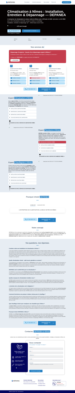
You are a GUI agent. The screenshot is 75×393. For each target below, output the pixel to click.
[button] (27, 2)
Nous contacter (46, 2)
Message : (31, 362)
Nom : (30, 351)
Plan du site (53, 2)
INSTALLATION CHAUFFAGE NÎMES (18, 174)
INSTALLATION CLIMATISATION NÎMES (18, 108)
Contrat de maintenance (36, 2)
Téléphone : (31, 355)
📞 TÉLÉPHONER (15, 60)
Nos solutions (26, 2)
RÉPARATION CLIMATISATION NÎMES (18, 114)
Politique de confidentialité (54, 391)
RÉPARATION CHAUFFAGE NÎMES (17, 180)
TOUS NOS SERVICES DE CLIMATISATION (19, 117)
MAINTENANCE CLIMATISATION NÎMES (18, 111)
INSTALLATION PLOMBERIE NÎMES (48, 145)
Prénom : (31, 347)
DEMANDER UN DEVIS (30, 31)
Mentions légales (48, 391)
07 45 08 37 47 (15, 31)
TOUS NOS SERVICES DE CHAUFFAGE (18, 183)
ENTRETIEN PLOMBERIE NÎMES (47, 148)
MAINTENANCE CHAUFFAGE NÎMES (18, 177)
